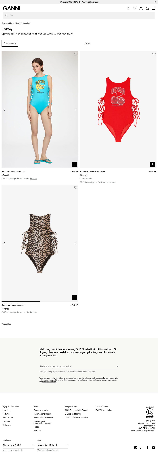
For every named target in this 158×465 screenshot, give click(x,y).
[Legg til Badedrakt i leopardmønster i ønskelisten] (75, 187)
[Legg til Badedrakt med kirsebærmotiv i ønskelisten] (154, 54)
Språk (39, 440)
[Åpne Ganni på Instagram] (136, 448)
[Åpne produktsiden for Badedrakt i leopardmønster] (40, 243)
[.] (79, 2)
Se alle (87, 43)
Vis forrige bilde (4, 109)
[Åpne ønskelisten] (134, 8)
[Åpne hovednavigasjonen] (153, 8)
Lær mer (33, 178)
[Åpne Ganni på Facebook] (147, 448)
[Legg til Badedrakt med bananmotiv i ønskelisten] (75, 54)
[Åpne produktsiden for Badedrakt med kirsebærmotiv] (118, 109)
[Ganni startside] (11, 8)
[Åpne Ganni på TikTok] (141, 448)
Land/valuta (7, 440)
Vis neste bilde (75, 109)
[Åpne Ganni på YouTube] (153, 448)
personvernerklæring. (49, 382)
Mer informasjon (65, 33)
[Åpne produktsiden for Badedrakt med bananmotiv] (40, 109)
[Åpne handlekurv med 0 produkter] (147, 8)
